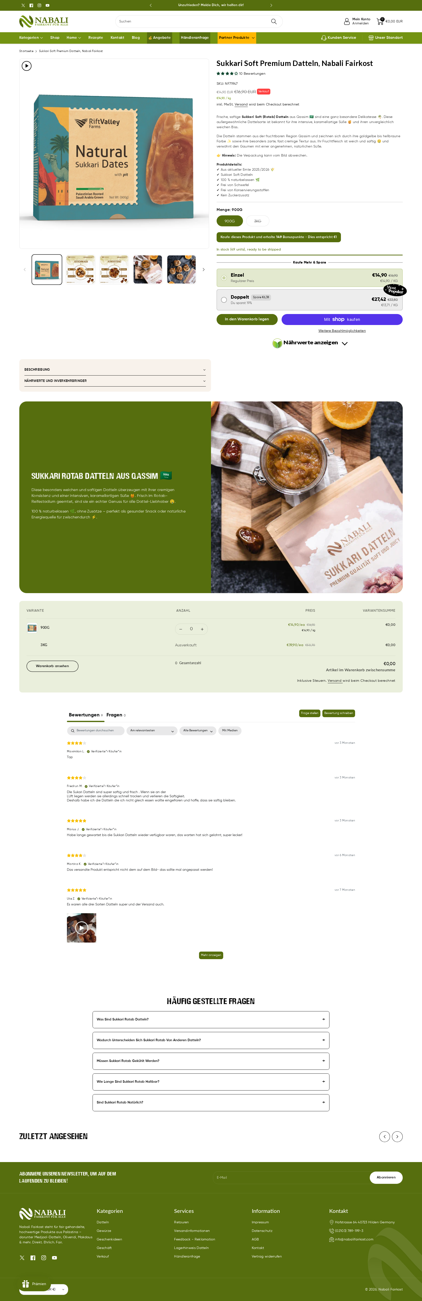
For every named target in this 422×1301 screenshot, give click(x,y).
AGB (255, 1239)
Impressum (260, 1222)
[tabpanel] (211, 845)
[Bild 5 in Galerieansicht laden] (181, 269)
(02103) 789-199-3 (349, 1231)
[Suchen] (274, 21)
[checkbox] (230, 730)
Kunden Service (342, 38)
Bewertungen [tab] (86, 715)
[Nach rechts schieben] (203, 269)
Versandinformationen (192, 1231)
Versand (241, 104)
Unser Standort (389, 38)
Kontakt (258, 1248)
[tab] (116, 716)
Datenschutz (262, 1231)
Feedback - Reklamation (194, 1239)
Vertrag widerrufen (267, 1256)
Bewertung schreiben (338, 713)
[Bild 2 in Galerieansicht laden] (80, 269)
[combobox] (199, 21)
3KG (258, 221)
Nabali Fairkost (391, 1289)
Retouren (181, 1222)
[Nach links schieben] (24, 269)
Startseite (26, 51)
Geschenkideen (109, 1239)
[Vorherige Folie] (150, 5)
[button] (390, 21)
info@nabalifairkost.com (354, 1239)
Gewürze (104, 1231)
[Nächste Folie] (271, 5)
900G (230, 221)
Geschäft (104, 1248)
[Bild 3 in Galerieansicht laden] (114, 269)
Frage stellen (309, 713)
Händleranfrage (187, 1256)
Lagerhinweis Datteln (191, 1248)
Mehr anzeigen (211, 955)
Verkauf (103, 1256)
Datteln (103, 1222)
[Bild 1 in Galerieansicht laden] (47, 269)
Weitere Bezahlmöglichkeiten (342, 331)
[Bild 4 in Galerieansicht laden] (148, 269)
